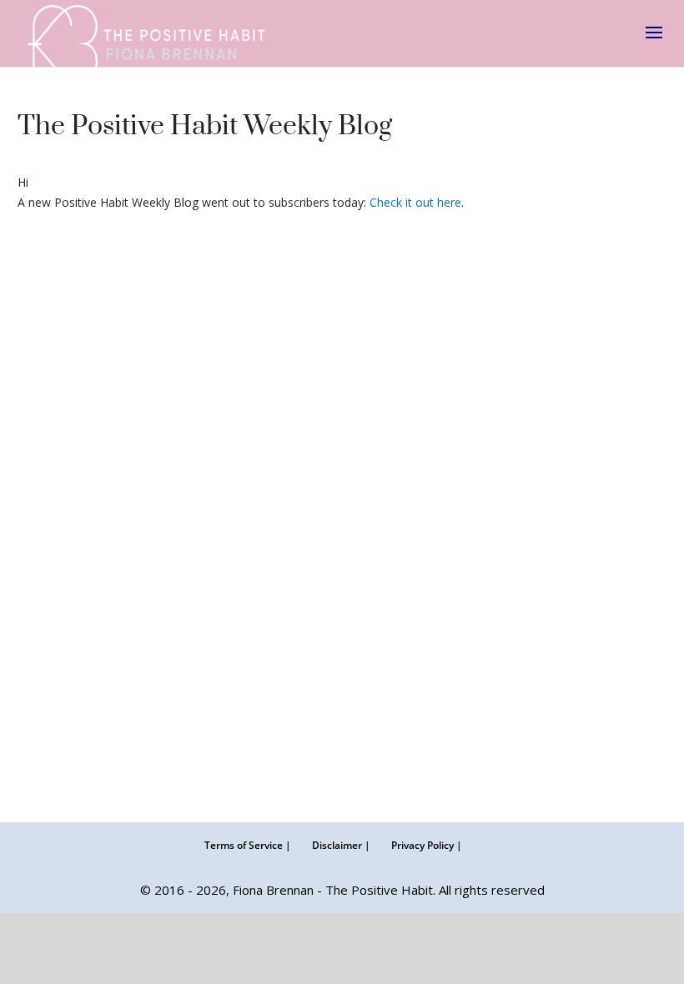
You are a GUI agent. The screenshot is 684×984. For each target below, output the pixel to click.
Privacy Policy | (426, 845)
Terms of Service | (247, 845)
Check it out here (415, 202)
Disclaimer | (341, 845)
